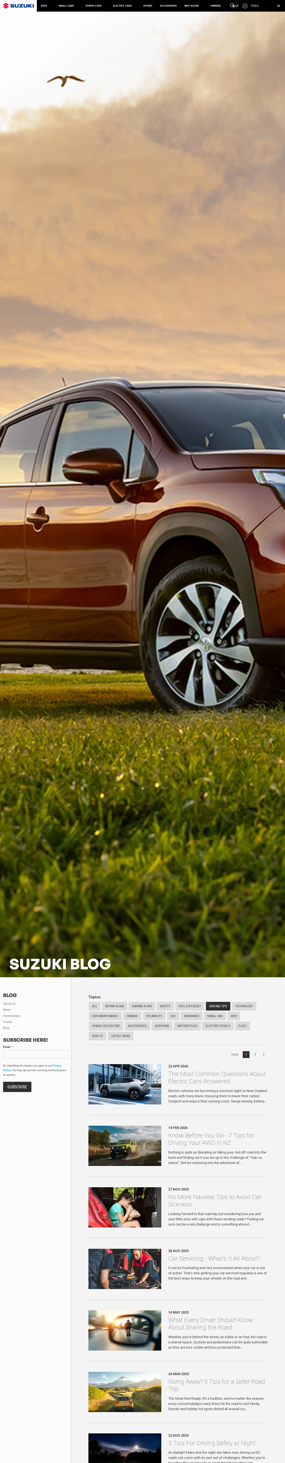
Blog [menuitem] (6, 1028)
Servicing (162, 1026)
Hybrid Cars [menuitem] (93, 5)
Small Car (215, 1016)
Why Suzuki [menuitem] (191, 5)
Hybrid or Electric (106, 1026)
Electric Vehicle (218, 1026)
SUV (173, 1016)
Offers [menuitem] (147, 5)
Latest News (120, 1036)
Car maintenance (105, 1016)
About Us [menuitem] (9, 1004)
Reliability (154, 1016)
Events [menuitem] (7, 1022)
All (94, 1006)
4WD (234, 1016)
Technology (244, 1006)
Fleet (242, 1026)
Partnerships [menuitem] (11, 1016)
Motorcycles (187, 1026)
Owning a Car (142, 1006)
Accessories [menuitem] (168, 5)
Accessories (137, 1026)
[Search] (232, 6)
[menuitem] (261, 6)
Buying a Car (114, 1006)
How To (97, 1036)
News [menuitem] (7, 1010)
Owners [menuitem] (216, 5)
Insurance (191, 1016)
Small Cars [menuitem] (66, 5)
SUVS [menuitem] (44, 5)
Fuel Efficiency (190, 1006)
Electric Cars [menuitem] (122, 5)
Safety (165, 1006)
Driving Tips (218, 1006)
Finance (132, 1016)
